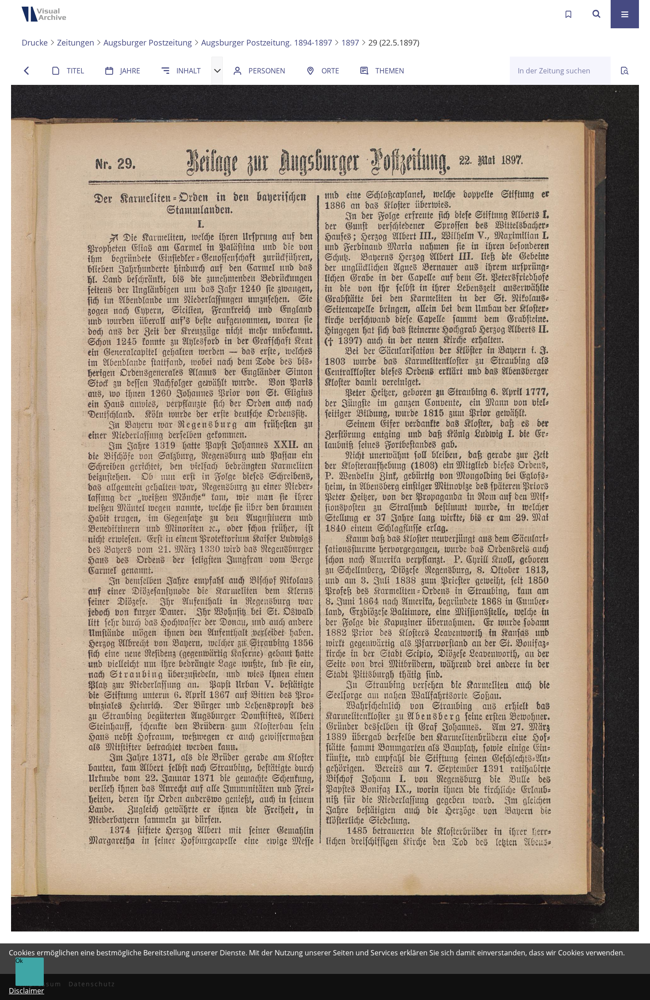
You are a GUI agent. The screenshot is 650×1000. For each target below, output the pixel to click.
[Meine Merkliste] (568, 14)
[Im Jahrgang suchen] (625, 71)
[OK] (596, 14)
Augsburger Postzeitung (147, 42)
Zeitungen (75, 42)
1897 (350, 42)
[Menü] (625, 14)
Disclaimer (26, 991)
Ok (19, 961)
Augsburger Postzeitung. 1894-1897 (266, 42)
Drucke (35, 42)
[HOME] (46, 14)
